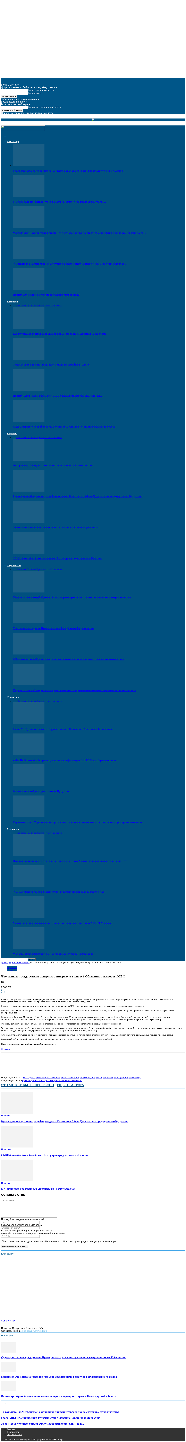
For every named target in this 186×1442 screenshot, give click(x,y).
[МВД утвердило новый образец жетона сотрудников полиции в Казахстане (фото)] (28, 421)
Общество (21, 305)
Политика (31, 305)
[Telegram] (37, 1064)
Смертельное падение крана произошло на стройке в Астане (51, 364)
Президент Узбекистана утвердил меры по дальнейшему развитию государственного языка (59, 1376)
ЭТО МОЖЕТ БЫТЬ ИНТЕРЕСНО (27, 1085)
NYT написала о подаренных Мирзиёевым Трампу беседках (38, 1188)
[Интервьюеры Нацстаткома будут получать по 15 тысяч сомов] (28, 460)
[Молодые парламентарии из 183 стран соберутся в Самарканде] (28, 948)
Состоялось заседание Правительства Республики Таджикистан (53, 628)
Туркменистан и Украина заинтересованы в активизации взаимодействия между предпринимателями (77, 822)
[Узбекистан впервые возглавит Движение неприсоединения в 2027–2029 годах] (28, 917)
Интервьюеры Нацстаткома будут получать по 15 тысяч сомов (52, 465)
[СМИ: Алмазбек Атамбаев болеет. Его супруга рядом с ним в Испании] (28, 553)
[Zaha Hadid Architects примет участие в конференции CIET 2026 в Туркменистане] (28, 754)
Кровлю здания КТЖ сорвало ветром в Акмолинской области (52, 1080)
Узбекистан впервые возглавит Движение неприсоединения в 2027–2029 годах (62, 922)
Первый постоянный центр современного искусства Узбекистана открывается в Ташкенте (70, 860)
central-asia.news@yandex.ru (33, 1331)
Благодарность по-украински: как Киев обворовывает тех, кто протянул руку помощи (68, 170)
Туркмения (13, 697)
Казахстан (12, 301)
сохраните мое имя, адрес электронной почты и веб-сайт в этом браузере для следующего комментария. (61, 1241)
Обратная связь (14, 1434)
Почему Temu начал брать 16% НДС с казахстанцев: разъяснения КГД (57, 395)
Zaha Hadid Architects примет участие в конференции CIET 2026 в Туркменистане (64, 760)
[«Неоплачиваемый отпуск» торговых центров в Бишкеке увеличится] (28, 522)
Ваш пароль (34, 93)
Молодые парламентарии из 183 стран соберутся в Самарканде (53, 953)
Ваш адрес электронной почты (44, 107)
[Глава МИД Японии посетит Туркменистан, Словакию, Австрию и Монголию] (28, 723)
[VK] (47, 1064)
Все (14, 305)
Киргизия (12, 433)
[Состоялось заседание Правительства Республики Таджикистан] (28, 622)
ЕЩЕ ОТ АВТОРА (70, 1085)
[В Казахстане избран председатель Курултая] (28, 785)
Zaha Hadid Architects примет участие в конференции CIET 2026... (43, 1423)
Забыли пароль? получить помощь (20, 99)
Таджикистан (14, 565)
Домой (4, 962)
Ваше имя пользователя (41, 90)
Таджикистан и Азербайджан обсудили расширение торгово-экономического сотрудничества (72, 597)
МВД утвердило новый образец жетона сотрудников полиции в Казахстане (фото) (64, 426)
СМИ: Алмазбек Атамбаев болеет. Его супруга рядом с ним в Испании (57, 558)
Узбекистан (13, 829)
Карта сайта (13, 1432)
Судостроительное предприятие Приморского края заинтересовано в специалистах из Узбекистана (63, 1357)
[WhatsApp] (27, 1064)
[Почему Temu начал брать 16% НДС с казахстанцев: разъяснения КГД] (28, 390)
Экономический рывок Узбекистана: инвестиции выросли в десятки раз (58, 891)
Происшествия (43, 305)
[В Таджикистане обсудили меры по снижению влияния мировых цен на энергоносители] (28, 653)
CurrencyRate (8, 1320)
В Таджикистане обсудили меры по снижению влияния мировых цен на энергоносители (68, 659)
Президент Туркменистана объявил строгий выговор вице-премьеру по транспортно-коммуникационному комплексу (82, 1077)
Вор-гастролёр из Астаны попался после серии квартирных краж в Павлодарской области (58, 1396)
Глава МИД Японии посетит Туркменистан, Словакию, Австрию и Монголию (62, 729)
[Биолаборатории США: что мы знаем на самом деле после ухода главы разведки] (28, 196)
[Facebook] (6, 1064)
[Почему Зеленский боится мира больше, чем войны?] (28, 289)
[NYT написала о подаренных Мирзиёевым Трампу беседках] (17, 1180)
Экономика (56, 305)
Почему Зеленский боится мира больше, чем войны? (46, 294)
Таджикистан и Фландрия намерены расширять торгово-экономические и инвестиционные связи (74, 690)
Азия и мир (13, 141)
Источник (5, 1049)
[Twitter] (16, 1064)
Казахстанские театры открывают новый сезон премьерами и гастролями (60, 333)
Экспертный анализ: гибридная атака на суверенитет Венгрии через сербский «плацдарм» (70, 263)
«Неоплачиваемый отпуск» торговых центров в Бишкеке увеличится (56, 527)
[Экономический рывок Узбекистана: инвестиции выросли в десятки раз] (28, 886)
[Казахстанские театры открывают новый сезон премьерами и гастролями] (28, 328)
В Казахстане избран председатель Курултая (41, 791)
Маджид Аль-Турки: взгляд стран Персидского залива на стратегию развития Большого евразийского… (79, 232)
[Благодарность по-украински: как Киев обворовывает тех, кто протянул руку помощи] (28, 165)
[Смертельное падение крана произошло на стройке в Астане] (28, 359)
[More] (58, 1064)
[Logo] (23, 130)
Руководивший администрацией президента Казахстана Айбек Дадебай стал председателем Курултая (77, 496)
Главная (11, 1429)
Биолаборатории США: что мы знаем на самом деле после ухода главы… (59, 201)
